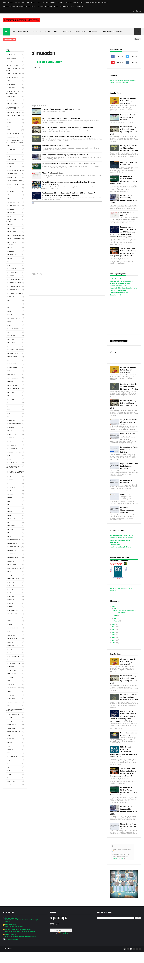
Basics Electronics (45, 6)
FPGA (9, 325)
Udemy (9, 742)
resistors (10, 600)
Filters (9, 314)
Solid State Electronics (15, 688)
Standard (10, 695)
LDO (8, 410)
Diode (56, 6)
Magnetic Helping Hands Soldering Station (123, 288)
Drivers (9, 258)
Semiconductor (12, 638)
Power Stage (11, 550)
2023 (114, 629)
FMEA (9, 321)
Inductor (25, 2)
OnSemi (9, 511)
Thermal (10, 718)
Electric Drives (12, 269)
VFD (8, 753)
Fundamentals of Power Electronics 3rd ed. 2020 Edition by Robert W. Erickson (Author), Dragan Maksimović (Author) (123, 232)
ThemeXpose (7, 948)
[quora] (137, 949)
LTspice (9, 431)
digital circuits (12, 228)
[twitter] (134, 11)
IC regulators (12, 367)
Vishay (9, 760)
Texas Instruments (13, 714)
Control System (12, 184)
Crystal (10, 195)
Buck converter (12, 137)
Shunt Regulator (13, 656)
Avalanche (11, 96)
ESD (8, 307)
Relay (9, 593)
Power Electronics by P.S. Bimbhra (55, 146)
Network (10, 494)
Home (5, 2)
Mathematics (11, 445)
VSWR (9, 767)
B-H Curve (10, 100)
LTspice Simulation (50, 61)
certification (11, 160)
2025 (114, 624)
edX (8, 265)
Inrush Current (12, 385)
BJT (39, 2)
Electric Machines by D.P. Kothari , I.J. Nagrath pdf (61, 118)
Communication (12, 174)
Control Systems (76, 2)
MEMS (9, 459)
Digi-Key (9, 225)
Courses (93, 31)
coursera (10, 191)
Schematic (10, 624)
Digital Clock (11, 232)
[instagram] (140, 11)
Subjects (36, 31)
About (10, 2)
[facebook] (131, 11)
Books (73, 6)
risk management (13, 610)
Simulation (66, 31)
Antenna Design (12, 77)
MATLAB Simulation (11, 939)
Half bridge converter (15, 350)
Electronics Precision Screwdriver (121, 538)
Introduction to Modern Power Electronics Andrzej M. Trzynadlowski (69, 164)
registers (10, 589)
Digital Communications (15, 235)
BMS (8, 126)
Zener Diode (11, 781)
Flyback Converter (13, 318)
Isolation (10, 399)
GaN (8, 332)
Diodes (9, 247)
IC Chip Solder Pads (116, 279)
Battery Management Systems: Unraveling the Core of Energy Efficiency (123, 81)
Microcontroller (13, 462)
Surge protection (13, 702)
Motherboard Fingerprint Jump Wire (121, 281)
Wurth (9, 777)
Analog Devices (12, 65)
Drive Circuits (12, 254)
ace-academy (11, 58)
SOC (8, 681)
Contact (18, 2)
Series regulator (13, 645)
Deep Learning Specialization (14, 926)
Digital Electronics (14, 239)
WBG (8, 770)
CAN (8, 145)
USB (8, 746)
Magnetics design (13, 434)
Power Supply (12, 554)
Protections (11, 564)
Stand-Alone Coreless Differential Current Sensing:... (124, 611)
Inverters (10, 392)
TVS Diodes (11, 739)
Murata (9, 490)
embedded (10, 297)
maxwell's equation (14, 452)
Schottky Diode (12, 628)
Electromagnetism (13, 286)
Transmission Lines (13, 732)
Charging (10, 163)
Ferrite (9, 311)
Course (9, 188)
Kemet (9, 403)
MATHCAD (10, 441)
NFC (8, 501)
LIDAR (9, 417)
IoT (8, 395)
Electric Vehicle (12, 272)
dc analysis (11, 212)
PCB (56, 31)
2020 (114, 637)
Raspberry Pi (11, 582)
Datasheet (10, 209)
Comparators (12, 177)
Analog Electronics (14, 74)
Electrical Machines (14, 283)
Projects (10, 561)
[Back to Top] (140, 949)
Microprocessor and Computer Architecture (19, 6)
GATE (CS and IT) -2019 (12, 934)
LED (8, 413)
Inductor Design (13, 378)
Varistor (10, 749)
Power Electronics (49, 2)
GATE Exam (10, 339)
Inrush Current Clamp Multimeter (121, 547)
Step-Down (11, 698)
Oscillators (11, 519)
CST (8, 198)
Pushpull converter (14, 568)
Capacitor (96, 2)
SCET (8, 621)
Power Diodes (12, 543)
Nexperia (10, 497)
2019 (114, 640)
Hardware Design (13, 353)
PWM (9, 571)
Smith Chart (11, 674)
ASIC (8, 81)
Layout (9, 406)
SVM (8, 705)
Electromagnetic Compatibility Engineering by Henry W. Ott (65, 155)
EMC (8, 300)
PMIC (9, 536)
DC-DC (60, 2)
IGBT (8, 371)
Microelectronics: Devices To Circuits (13, 467)
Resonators (11, 603)
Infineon (10, 381)
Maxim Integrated (13, 448)
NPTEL (9, 504)
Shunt (9, 652)
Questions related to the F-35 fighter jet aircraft (20, 931)
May (115, 618)
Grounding (11, 343)
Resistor (104, 2)
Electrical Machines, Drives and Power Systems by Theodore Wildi (67, 127)
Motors (10, 480)
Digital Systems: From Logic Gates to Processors (129, 466)
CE (8, 153)
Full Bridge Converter (14, 328)
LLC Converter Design (14, 424)
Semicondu (11, 635)
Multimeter (11, 487)
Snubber (10, 677)
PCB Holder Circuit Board (118, 286)
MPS (8, 483)
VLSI (8, 763)
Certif (9, 156)
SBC (8, 617)
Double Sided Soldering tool (119, 292)
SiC (8, 660)
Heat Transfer (12, 357)
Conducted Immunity (14, 181)
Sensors (10, 642)
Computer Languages (12, 918)
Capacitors (11, 149)
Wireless (10, 774)
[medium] (134, 949)
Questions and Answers (111, 31)
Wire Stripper (114, 542)
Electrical (10, 276)
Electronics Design (20, 31)
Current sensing (13, 205)
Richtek (9, 607)
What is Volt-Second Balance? (53, 173)
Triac (9, 735)
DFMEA (66, 2)
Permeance (11, 526)
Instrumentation (13, 388)
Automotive (11, 88)
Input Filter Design (127, 434)
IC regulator (11, 364)
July (115, 608)
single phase (11, 670)
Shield (9, 649)
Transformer (11, 725)
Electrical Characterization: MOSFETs (127, 510)
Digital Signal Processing (11, 243)
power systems (12, 557)
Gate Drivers (64, 6)
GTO (8, 346)
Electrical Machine (13, 279)
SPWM (9, 691)
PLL (8, 533)
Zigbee (9, 785)
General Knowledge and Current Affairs (18, 929)
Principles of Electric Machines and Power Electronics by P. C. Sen (67, 137)
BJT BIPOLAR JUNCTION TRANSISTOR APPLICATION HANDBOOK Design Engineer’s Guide (123, 752)
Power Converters (13, 540)
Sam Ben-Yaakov (12, 614)
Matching (10, 438)
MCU (8, 455)
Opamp (9, 515)
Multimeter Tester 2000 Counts (120, 540)
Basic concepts (12, 103)
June (115, 616)
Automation (11, 84)
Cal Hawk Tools (115, 544)
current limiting (13, 202)
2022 (114, 632)
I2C (8, 360)
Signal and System (13, 663)
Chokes (9, 167)
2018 (114, 642)
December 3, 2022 (117, 858)
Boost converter (13, 133)
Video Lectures (12, 756)
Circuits (88, 2)
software (10, 684)
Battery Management (14, 116)
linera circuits (12, 420)
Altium (9, 61)
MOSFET (33, 2)
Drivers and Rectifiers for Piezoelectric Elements (61, 109)
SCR (8, 631)
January (116, 621)
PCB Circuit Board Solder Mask (120, 283)
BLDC (9, 123)
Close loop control (14, 170)
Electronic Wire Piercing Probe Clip (121, 535)
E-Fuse (9, 261)
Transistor (11, 728)
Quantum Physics (13, 578)
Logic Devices (11, 427)
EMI (8, 304)
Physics (10, 529)
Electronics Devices (14, 293)
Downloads (81, 6)
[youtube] (137, 11)
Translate (65, 933)
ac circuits (11, 54)
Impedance (11, 374)
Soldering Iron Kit (115, 295)
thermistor (11, 721)
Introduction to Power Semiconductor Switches (129, 449)
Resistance (11, 596)
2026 (114, 606)
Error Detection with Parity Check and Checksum (20, 936)
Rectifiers (10, 586)
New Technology (10, 924)
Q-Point (9, 575)
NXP (8, 508)
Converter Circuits (127, 494)
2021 (114, 635)
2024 (114, 627)
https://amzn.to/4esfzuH (118, 290)
